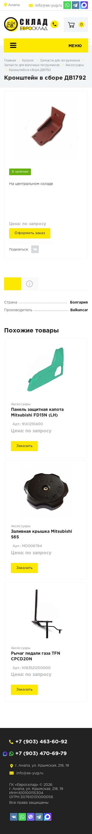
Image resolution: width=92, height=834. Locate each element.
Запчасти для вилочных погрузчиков (32, 65)
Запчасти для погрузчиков (60, 60)
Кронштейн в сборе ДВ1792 (30, 70)
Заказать (24, 445)
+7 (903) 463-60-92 (41, 741)
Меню (75, 46)
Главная (10, 60)
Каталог (28, 60)
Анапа (14, 5)
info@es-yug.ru (48, 5)
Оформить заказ (30, 233)
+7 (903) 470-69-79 (41, 753)
